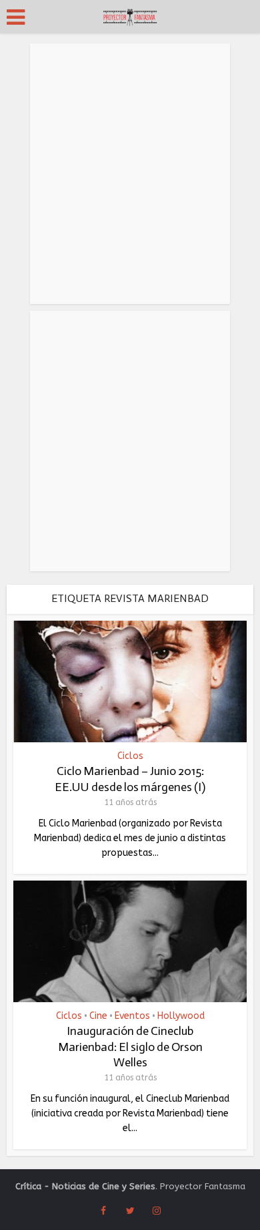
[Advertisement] (130, 173)
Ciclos (130, 756)
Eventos (132, 1016)
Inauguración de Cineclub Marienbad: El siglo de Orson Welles (130, 1047)
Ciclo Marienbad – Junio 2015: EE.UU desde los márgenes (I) (130, 779)
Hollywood (181, 1016)
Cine (98, 1016)
